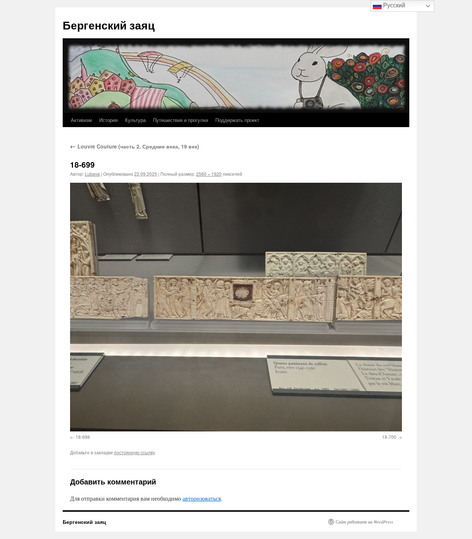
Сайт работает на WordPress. (365, 522)
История (108, 119)
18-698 (83, 437)
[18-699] (236, 307)
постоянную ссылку (134, 452)
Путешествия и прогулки (180, 119)
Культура (135, 119)
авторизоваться (202, 498)
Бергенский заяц (109, 25)
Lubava (92, 174)
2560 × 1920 (209, 174)
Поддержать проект (237, 119)
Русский (393, 5)
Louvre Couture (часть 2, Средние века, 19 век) (134, 146)
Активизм (81, 119)
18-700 (389, 437)
